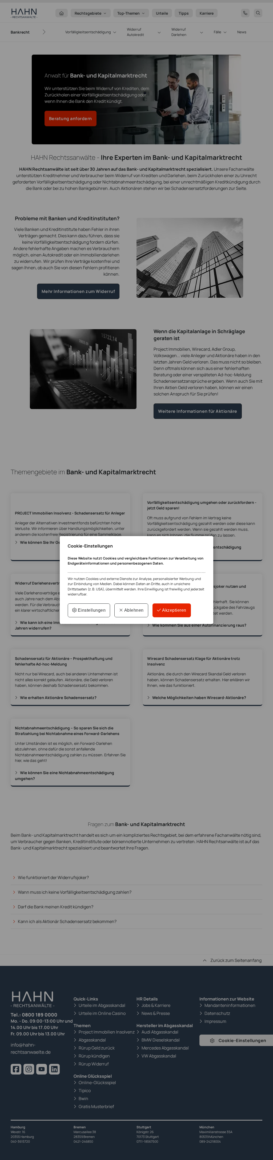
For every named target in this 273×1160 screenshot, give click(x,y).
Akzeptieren (173, 610)
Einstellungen (91, 610)
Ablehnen (133, 610)
